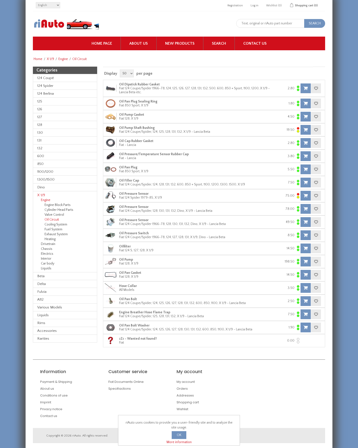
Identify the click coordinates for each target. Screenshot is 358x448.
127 (39, 117)
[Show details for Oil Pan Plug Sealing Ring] (110, 103)
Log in (254, 5)
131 (39, 140)
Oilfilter (125, 246)
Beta (41, 276)
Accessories (47, 331)
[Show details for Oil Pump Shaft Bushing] (110, 130)
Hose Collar (128, 286)
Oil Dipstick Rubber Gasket (139, 84)
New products (180, 43)
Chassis (46, 249)
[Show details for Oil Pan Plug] (110, 169)
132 (39, 148)
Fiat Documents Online (126, 381)
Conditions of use (54, 395)
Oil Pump (126, 260)
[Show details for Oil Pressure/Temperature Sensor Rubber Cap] (110, 156)
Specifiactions (119, 388)
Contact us (255, 43)
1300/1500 (46, 179)
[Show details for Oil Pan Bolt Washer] (110, 327)
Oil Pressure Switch (134, 233)
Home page (102, 43)
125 (39, 101)
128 (39, 125)
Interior (46, 259)
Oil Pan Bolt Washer (134, 325)
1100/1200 (45, 172)
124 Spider (45, 86)
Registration (235, 5)
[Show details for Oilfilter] (110, 248)
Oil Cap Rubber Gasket (136, 141)
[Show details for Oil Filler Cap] (110, 182)
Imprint (45, 402)
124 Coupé (45, 78)
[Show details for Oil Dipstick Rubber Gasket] (110, 88)
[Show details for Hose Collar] (110, 288)
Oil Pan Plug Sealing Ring (138, 101)
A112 (40, 299)
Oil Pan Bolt (128, 299)
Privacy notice (51, 409)
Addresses (185, 395)
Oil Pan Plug (128, 167)
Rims (41, 323)
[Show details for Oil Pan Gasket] (110, 275)
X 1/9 (50, 59)
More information (179, 442)
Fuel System (53, 229)
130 (40, 133)
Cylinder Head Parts (59, 210)
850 (40, 164)
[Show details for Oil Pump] (110, 261)
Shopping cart (188, 402)
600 (40, 156)
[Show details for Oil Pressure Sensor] (110, 196)
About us (138, 43)
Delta (41, 284)
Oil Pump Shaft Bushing (137, 128)
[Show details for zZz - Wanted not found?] (110, 341)
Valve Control (54, 215)
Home (38, 59)
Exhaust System (56, 234)
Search (219, 43)
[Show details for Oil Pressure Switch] (110, 235)
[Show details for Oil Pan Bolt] (110, 301)
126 (39, 109)
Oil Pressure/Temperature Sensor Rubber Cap (154, 154)
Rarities (43, 338)
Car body (47, 263)
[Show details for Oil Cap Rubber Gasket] (110, 143)
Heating (50, 239)
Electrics (47, 254)
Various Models (49, 307)
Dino (41, 187)
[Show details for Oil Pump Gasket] (110, 117)
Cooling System (56, 224)
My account (186, 381)
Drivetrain (48, 244)
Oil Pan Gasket (130, 273)
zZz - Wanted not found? (138, 339)
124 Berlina (45, 94)
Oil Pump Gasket (131, 115)
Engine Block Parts (58, 205)
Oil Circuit (52, 220)
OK (179, 435)
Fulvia (42, 292)
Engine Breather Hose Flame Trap (144, 312)
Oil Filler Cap (129, 181)
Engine (63, 59)
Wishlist (182, 409)
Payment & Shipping (56, 381)
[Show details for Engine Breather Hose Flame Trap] (110, 314)
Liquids (46, 268)
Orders (182, 388)
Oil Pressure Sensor (134, 194)
